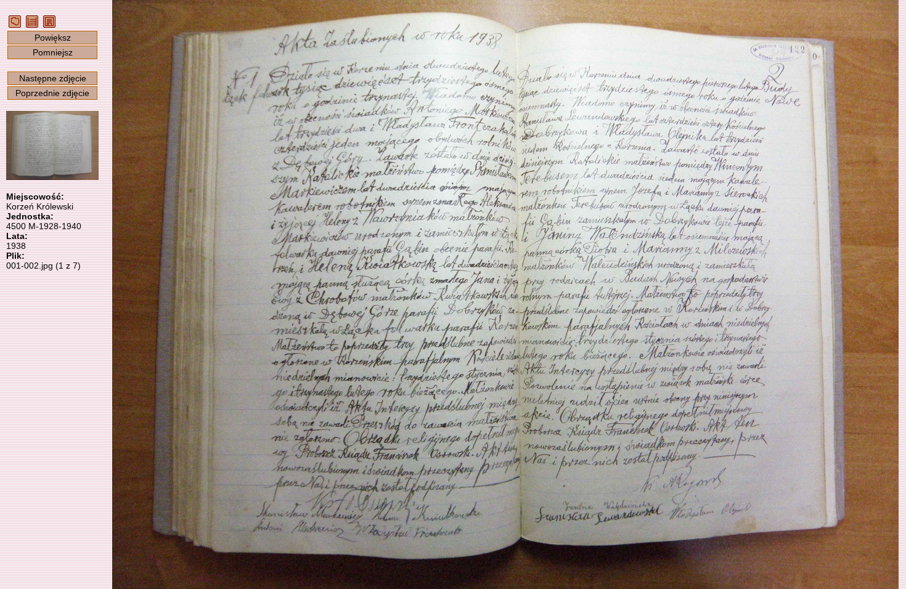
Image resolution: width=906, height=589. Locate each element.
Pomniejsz (53, 52)
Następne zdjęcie (52, 78)
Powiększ (53, 38)
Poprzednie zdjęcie (52, 93)
